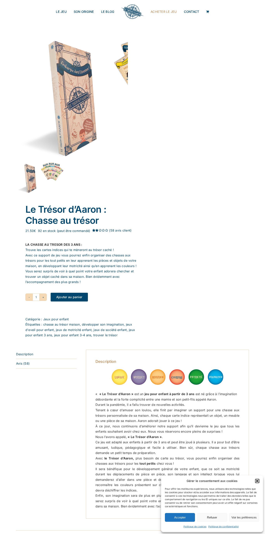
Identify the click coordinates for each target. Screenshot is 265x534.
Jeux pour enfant (56, 319)
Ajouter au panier (69, 297)
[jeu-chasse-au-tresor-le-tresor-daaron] (64, 98)
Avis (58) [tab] (23, 363)
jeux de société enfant (110, 330)
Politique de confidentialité (223, 526)
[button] (257, 481)
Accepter (180, 517)
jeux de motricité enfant (74, 330)
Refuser (212, 517)
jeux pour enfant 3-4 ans (72, 335)
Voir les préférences (244, 517)
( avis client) (120, 230)
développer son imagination (103, 324)
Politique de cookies (195, 526)
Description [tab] (24, 354)
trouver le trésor (105, 335)
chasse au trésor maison (61, 324)
